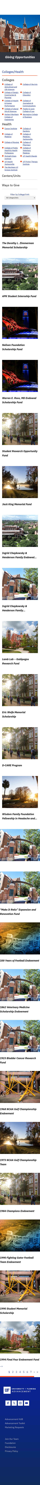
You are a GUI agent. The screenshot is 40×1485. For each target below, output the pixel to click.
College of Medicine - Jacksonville (28, 136)
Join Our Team (12, 1438)
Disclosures (10, 1447)
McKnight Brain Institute (10, 157)
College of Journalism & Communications (29, 103)
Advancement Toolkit (15, 1423)
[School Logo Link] (18, 1390)
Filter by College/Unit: (20, 194)
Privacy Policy (11, 1451)
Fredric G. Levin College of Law (28, 110)
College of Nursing (12, 142)
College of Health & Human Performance (11, 103)
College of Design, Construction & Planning (12, 95)
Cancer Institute (11, 129)
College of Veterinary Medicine (27, 150)
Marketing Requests (14, 1427)
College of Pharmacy (27, 143)
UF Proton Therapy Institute (30, 163)
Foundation (10, 1443)
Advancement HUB (14, 1419)
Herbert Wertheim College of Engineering (12, 117)
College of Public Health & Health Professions (11, 150)
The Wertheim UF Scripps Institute (11, 168)
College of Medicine (9, 135)
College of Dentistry (27, 130)
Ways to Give (10, 185)
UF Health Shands (30, 156)
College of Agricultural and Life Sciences (11, 87)
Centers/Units (11, 176)
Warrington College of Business (30, 115)
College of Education (27, 93)
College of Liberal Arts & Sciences (11, 110)
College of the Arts (30, 84)
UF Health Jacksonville (9, 163)
